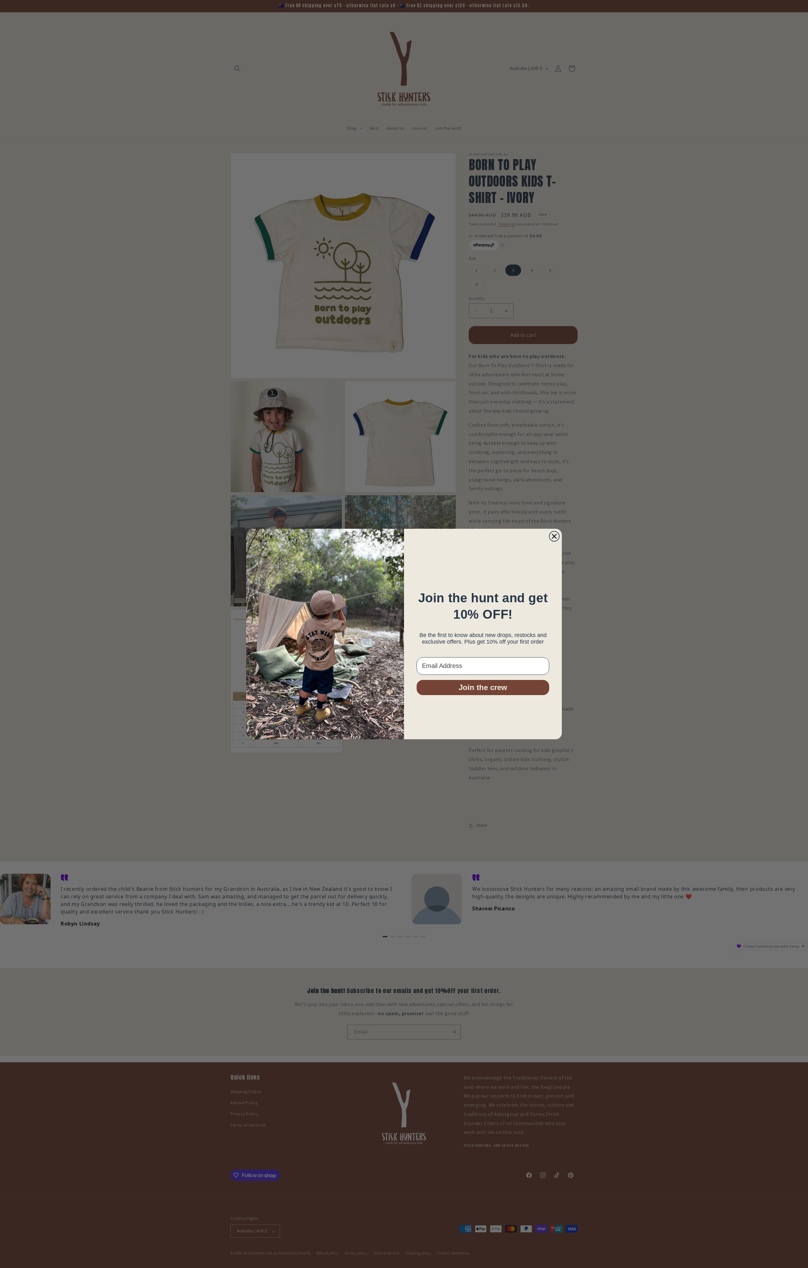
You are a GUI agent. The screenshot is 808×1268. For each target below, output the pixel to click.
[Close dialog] (554, 536)
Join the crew (483, 687)
